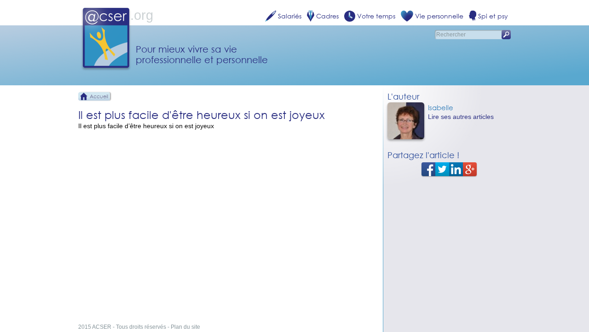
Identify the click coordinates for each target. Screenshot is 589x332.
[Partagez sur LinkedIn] (456, 168)
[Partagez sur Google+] (470, 168)
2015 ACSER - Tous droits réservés (122, 327)
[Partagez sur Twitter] (442, 168)
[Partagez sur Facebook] (428, 168)
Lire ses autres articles (461, 116)
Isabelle (440, 107)
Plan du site (185, 327)
